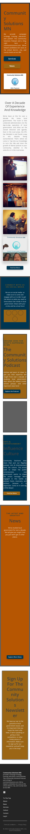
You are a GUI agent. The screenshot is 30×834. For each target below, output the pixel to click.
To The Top (7, 798)
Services (12, 58)
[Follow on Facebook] (14, 312)
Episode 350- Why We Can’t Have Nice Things (14, 583)
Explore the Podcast (12, 391)
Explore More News (15, 657)
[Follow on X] (20, 312)
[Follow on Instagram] (15, 319)
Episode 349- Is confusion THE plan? (13, 618)
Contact (5, 813)
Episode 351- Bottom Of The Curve (14, 547)
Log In (5, 816)
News (12, 66)
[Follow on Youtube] (8, 312)
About (5, 801)
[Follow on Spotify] (4, 792)
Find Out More (15, 268)
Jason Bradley (10, 550)
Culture (5, 810)
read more (8, 573)
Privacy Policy (22, 825)
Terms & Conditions (10, 825)
